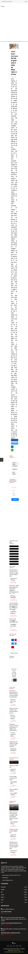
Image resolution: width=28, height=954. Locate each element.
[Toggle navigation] (25, 39)
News (14, 581)
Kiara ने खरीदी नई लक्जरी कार (6, 911)
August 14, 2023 (10, 934)
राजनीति (2, 889)
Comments (13, 487)
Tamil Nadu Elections (15, 464)
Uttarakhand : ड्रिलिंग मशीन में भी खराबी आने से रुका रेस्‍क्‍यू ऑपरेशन (13, 805)
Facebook (12, 640)
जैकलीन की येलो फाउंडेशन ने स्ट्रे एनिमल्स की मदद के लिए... (11, 933)
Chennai (15, 469)
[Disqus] (14, 523)
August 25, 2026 (13, 705)
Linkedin (16, 643)
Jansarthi (14, 761)
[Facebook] (14, 440)
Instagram (12, 647)
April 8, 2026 (14, 76)
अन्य (2, 902)
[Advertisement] (14, 24)
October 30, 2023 (13, 826)
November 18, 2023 (13, 809)
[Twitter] (14, 443)
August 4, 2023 (12, 839)
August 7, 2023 (12, 762)
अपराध (2, 900)
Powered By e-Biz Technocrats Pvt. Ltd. (14, 952)
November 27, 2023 (13, 600)
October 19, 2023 (13, 582)
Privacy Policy (17, 950)
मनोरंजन (2, 897)
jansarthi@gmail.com (8, 880)
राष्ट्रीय (2, 894)
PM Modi (14, 473)
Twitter (12, 643)
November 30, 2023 (13, 630)
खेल (1, 892)
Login (26, 1)
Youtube (16, 640)
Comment (15, 499)
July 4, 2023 (12, 797)
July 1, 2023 (12, 786)
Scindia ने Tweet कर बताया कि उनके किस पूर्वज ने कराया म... (11, 923)
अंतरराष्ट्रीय (3, 887)
